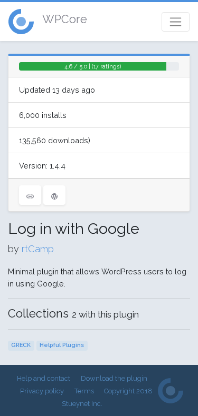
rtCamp (38, 248)
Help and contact (43, 378)
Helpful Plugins (62, 345)
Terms (84, 391)
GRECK (21, 345)
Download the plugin (114, 378)
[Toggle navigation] (176, 22)
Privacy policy (42, 391)
